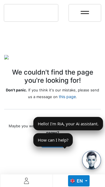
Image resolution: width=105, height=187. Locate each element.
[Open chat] (92, 160)
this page (67, 96)
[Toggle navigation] (85, 10)
